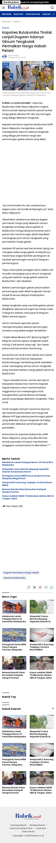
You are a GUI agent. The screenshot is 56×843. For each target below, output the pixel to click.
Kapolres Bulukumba (14, 577)
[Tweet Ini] (34, 587)
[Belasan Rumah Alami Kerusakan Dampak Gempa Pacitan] (14, 663)
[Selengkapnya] (53, 708)
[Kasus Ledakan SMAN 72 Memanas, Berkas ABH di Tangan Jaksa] (42, 663)
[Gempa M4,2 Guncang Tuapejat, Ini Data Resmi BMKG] (42, 635)
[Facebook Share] (29, 587)
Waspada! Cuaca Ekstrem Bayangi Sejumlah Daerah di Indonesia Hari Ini (25, 470)
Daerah (5, 27)
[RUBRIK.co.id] (18, 7)
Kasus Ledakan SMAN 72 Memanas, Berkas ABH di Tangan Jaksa (28, 497)
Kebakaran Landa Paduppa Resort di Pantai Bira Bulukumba (27, 463)
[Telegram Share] (46, 587)
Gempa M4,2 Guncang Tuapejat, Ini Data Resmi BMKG (27, 483)
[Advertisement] (28, 172)
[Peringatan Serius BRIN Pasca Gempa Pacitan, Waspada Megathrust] (14, 635)
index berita (28, 831)
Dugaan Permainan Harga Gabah (21, 572)
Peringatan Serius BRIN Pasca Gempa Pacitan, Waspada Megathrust (26, 477)
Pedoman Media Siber (21, 828)
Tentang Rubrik (18, 825)
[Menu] (4, 7)
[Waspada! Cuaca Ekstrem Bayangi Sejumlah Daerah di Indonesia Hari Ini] (42, 607)
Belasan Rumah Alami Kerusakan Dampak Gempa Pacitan (24, 490)
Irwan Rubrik (13, 55)
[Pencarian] (52, 7)
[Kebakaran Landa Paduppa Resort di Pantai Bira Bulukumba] (14, 607)
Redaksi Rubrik (37, 825)
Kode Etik (41, 828)
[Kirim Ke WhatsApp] (52, 587)
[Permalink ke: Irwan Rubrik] (4, 56)
